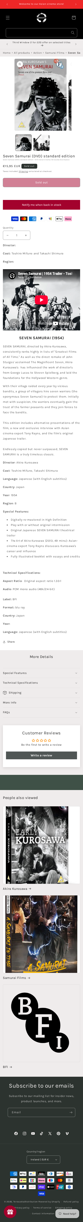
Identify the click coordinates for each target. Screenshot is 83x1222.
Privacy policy (22, 1207)
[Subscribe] (71, 1112)
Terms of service (42, 1207)
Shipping (23, 171)
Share (11, 641)
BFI (5, 1067)
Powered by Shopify (49, 1201)
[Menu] (7, 17)
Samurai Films (14, 978)
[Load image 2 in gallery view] (41, 143)
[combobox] (41, 32)
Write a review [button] (41, 755)
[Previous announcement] (7, 4)
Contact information (43, 1213)
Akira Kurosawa (15, 889)
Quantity (8, 227)
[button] (41, 193)
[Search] (73, 32)
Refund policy (71, 1201)
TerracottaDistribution (25, 1201)
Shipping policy (63, 1207)
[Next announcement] (76, 4)
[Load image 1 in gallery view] (23, 143)
